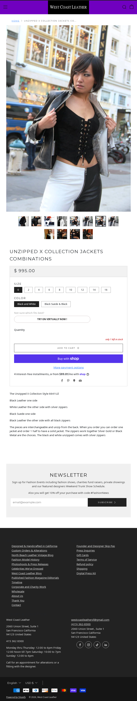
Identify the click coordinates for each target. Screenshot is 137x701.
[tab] (23, 221)
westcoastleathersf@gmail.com (90, 619)
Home (15, 21)
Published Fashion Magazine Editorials (35, 577)
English (12, 683)
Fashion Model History (25, 559)
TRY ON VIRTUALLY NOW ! (52, 319)
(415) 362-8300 (81, 624)
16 (106, 289)
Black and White (26, 304)
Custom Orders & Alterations (29, 550)
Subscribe (105, 502)
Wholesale (18, 591)
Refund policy (85, 564)
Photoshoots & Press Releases (30, 564)
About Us (17, 596)
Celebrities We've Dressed (27, 568)
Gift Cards (83, 555)
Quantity (19, 329)
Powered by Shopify (16, 697)
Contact (16, 605)
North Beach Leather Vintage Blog (32, 555)
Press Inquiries (86, 550)
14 (94, 289)
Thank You (18, 600)
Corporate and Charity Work (29, 586)
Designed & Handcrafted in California (34, 546)
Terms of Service (87, 559)
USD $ (29, 683)
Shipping (82, 568)
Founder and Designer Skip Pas (96, 546)
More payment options (69, 367)
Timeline (17, 582)
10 (70, 289)
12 (82, 289)
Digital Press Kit (86, 573)
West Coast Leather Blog (27, 573)
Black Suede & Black (56, 304)
